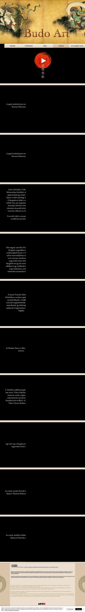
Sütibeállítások (70, 609)
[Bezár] (83, 609)
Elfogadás (78, 609)
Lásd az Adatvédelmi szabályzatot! (12, 610)
